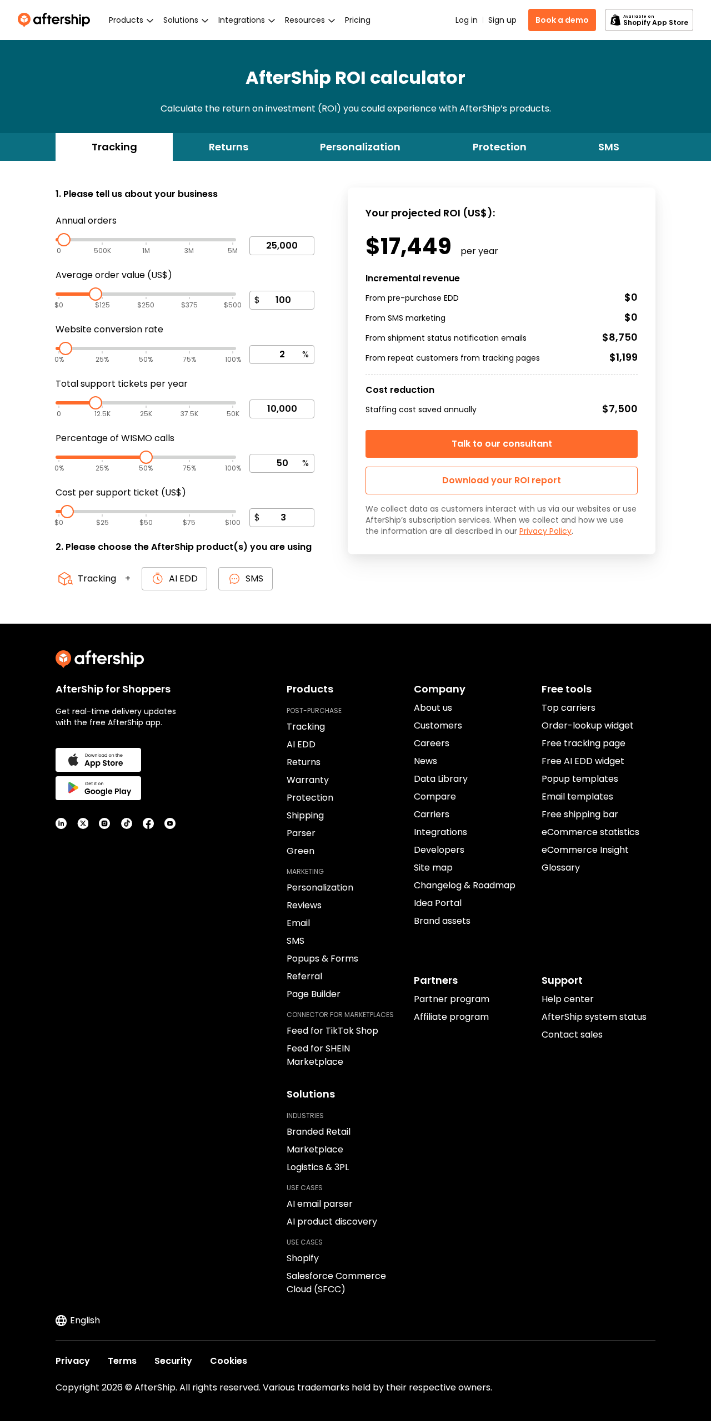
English (85, 1320)
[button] (501, 480)
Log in (466, 20)
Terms (122, 1360)
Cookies (228, 1360)
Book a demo (562, 20)
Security (173, 1360)
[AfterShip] (57, 20)
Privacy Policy (545, 531)
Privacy (73, 1360)
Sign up (502, 20)
